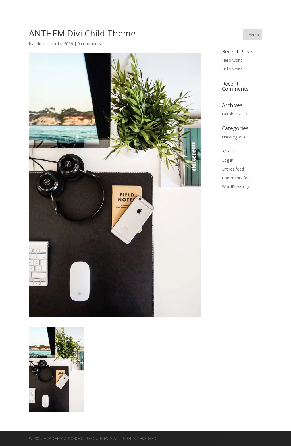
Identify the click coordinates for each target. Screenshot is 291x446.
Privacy (170, 6)
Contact (64, 6)
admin (40, 43)
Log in (227, 160)
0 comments (89, 43)
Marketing (131, 6)
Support (206, 6)
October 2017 (234, 114)
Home (95, 6)
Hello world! (233, 60)
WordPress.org (235, 186)
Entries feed (233, 169)
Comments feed (237, 178)
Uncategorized (255, 6)
